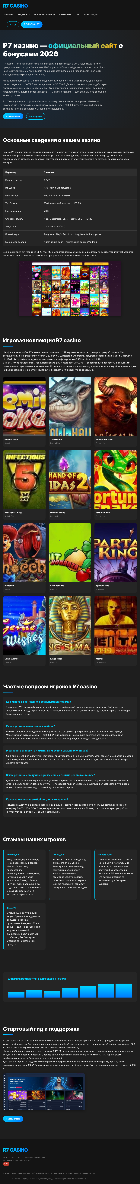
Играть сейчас (13, 116)
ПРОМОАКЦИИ (90, 14)
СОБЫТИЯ (8, 14)
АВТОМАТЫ (65, 14)
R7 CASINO (15, 6)
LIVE (77, 14)
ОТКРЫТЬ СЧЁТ (32, 24)
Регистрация (35, 116)
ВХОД (13, 24)
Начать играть (13, 1119)
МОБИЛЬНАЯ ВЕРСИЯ (44, 14)
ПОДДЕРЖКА (23, 14)
